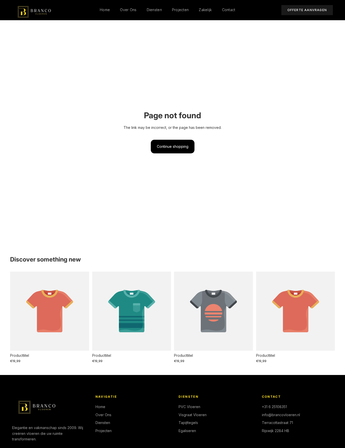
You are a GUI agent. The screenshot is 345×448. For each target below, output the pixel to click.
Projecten (180, 10)
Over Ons (128, 10)
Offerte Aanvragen (307, 10)
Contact (228, 10)
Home (105, 10)
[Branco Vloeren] (33, 10)
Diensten (154, 10)
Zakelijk (205, 10)
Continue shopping (172, 146)
